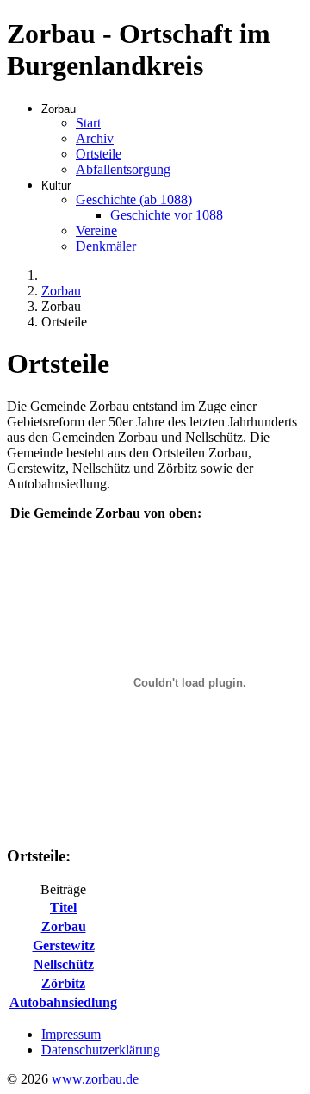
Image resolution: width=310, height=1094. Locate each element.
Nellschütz (64, 964)
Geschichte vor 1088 (166, 215)
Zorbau (63, 926)
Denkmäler (106, 246)
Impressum (71, 1034)
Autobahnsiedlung (63, 1002)
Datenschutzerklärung (100, 1049)
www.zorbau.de (95, 1079)
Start (88, 122)
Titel (63, 907)
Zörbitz (63, 983)
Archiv (95, 138)
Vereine (96, 230)
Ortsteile (98, 153)
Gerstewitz (64, 945)
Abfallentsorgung (123, 169)
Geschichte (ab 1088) (134, 199)
